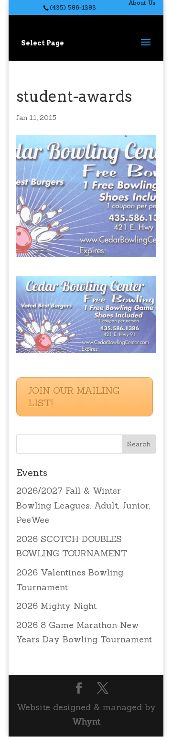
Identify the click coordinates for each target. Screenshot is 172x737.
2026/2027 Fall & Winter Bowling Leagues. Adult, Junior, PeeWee (83, 505)
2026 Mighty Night (56, 605)
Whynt (86, 721)
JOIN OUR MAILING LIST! (73, 396)
